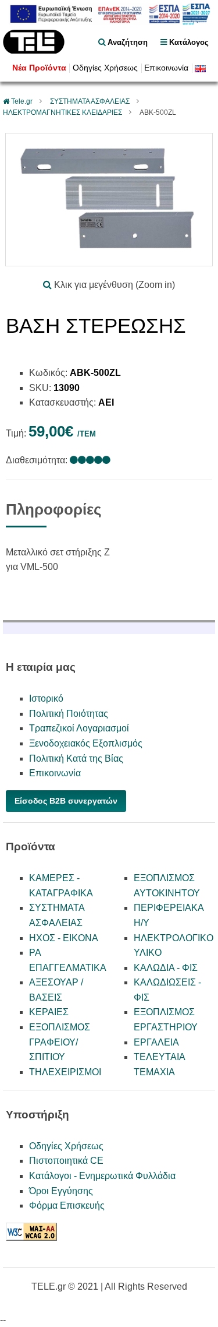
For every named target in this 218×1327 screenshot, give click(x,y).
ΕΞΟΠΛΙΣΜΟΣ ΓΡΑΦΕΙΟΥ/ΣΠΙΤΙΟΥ (59, 1042)
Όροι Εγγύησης (61, 1191)
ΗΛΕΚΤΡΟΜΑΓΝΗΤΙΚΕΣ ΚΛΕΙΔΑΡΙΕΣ (62, 112)
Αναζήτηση (126, 42)
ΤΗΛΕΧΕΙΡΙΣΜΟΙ (65, 1072)
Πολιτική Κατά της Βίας (76, 758)
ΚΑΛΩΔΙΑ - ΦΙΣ (166, 968)
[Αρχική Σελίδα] (34, 50)
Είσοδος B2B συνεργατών (66, 800)
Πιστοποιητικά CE (66, 1161)
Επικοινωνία (166, 68)
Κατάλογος (188, 42)
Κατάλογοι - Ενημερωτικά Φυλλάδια (102, 1176)
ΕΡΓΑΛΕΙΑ (156, 1042)
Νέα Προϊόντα (39, 68)
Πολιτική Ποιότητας (68, 714)
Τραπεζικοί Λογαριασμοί (79, 728)
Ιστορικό (46, 698)
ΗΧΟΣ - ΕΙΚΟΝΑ (63, 938)
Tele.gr (22, 101)
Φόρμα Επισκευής (67, 1205)
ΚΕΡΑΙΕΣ (49, 1012)
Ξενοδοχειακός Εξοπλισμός (85, 743)
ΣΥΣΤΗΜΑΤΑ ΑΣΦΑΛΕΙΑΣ (90, 101)
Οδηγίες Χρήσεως (105, 68)
